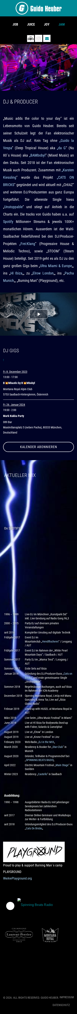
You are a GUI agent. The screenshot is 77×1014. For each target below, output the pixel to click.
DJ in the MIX (46, 742)
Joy (46, 24)
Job (15, 24)
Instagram (38, 38)
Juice (31, 24)
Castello (42, 774)
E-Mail (47, 38)
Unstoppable (13, 207)
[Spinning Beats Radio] (35, 905)
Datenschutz (61, 1005)
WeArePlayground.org (17, 878)
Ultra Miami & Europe (56, 266)
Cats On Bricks (34, 828)
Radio (30, 38)
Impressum (67, 997)
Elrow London (43, 273)
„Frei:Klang (27, 244)
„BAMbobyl (37, 155)
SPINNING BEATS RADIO (39, 760)
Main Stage (62, 765)
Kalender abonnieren (38, 447)
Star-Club (58, 747)
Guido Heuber (38, 8)
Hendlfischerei (50, 641)
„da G (61, 148)
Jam (62, 24)
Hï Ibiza (16, 273)
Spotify (8, 221)
